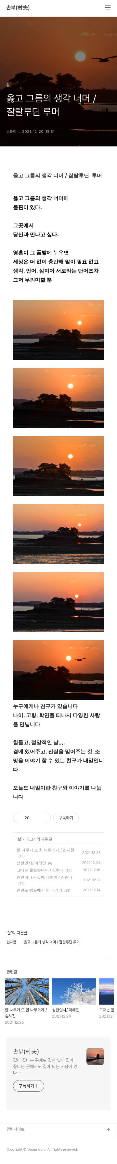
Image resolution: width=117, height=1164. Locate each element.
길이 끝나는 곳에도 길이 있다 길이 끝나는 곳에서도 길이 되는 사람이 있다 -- (45, 1066)
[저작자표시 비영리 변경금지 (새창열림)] (88, 818)
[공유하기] (36, 818)
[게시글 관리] (44, 818)
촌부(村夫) (18, 8)
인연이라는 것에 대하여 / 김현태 (44, 877)
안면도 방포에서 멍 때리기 (39, 890)
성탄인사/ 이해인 (31, 862)
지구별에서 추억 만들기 (26, 1150)
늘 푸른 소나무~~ (21, 1140)
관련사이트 (15, 1129)
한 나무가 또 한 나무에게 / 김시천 (45, 849)
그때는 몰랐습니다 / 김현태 (40, 870)
